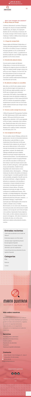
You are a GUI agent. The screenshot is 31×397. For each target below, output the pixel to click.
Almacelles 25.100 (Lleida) (11, 357)
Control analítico (7, 341)
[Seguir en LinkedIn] (18, 373)
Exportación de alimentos (10, 343)
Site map (19, 378)
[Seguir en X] (15, 373)
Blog (6, 259)
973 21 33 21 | (15, 2)
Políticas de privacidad (10, 378)
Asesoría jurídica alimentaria (10, 336)
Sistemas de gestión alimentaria (11, 347)
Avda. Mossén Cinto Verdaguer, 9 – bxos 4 (15, 355)
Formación (6, 345)
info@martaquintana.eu (8, 361)
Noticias (7, 262)
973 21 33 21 (7, 359)
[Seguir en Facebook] (12, 373)
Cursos (6, 265)
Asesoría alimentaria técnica (10, 338)
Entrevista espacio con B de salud (14, 238)
